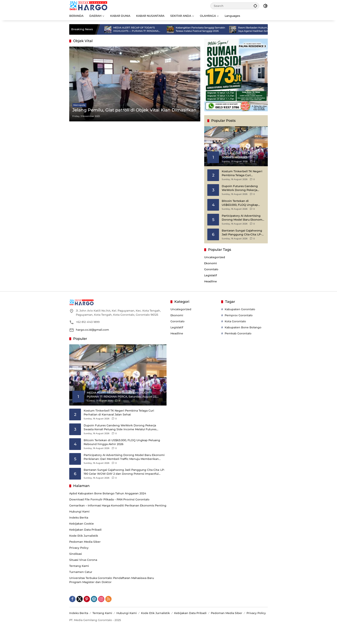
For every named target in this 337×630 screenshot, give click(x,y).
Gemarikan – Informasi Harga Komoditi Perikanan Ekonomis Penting (117, 505)
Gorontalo (211, 269)
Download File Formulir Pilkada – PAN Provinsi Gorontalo (109, 499)
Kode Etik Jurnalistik (83, 535)
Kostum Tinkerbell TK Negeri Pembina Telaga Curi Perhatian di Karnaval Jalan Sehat (242, 173)
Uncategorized (214, 257)
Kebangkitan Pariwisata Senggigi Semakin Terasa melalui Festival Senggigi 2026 (180, 29)
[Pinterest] (87, 599)
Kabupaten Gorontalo (240, 309)
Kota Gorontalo (235, 321)
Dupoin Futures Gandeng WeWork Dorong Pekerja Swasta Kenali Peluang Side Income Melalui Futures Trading (241, 188)
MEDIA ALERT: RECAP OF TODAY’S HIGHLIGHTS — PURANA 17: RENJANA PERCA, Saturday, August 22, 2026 (115, 29)
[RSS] (108, 599)
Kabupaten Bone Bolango (243, 327)
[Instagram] (101, 599)
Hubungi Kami (79, 511)
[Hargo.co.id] (88, 5)
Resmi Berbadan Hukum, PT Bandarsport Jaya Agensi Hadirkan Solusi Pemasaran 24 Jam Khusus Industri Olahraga (242, 29)
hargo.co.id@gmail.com (92, 329)
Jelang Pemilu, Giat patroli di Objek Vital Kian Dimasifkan (134, 110)
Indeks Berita (78, 517)
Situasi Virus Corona (83, 560)
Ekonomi (210, 263)
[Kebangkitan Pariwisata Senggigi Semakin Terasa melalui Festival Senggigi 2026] (150, 29)
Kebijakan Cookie (81, 523)
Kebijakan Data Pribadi (85, 529)
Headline (210, 281)
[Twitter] (79, 599)
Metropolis (79, 105)
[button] (255, 6)
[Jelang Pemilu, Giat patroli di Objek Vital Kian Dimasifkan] (134, 84)
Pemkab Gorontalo (238, 333)
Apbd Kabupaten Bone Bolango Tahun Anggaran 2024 (107, 493)
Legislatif (210, 275)
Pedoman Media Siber (85, 541)
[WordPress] (94, 599)
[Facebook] (72, 599)
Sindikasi (75, 554)
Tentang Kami (79, 566)
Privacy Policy (79, 548)
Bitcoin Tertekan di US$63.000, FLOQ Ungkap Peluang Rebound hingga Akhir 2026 (240, 203)
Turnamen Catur (80, 572)
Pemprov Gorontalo (239, 315)
